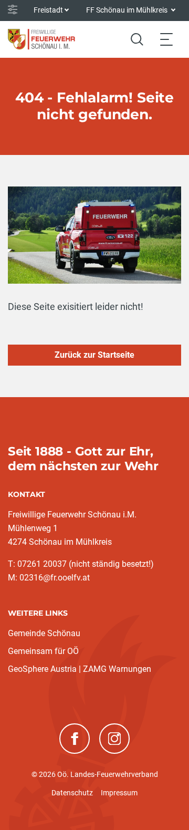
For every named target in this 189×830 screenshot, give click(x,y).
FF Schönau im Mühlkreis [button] (127, 10)
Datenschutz (72, 792)
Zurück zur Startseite (94, 355)
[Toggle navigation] (166, 39)
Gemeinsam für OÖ (43, 651)
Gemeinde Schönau (44, 633)
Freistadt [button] (48, 10)
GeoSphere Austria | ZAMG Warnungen (79, 669)
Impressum (119, 792)
